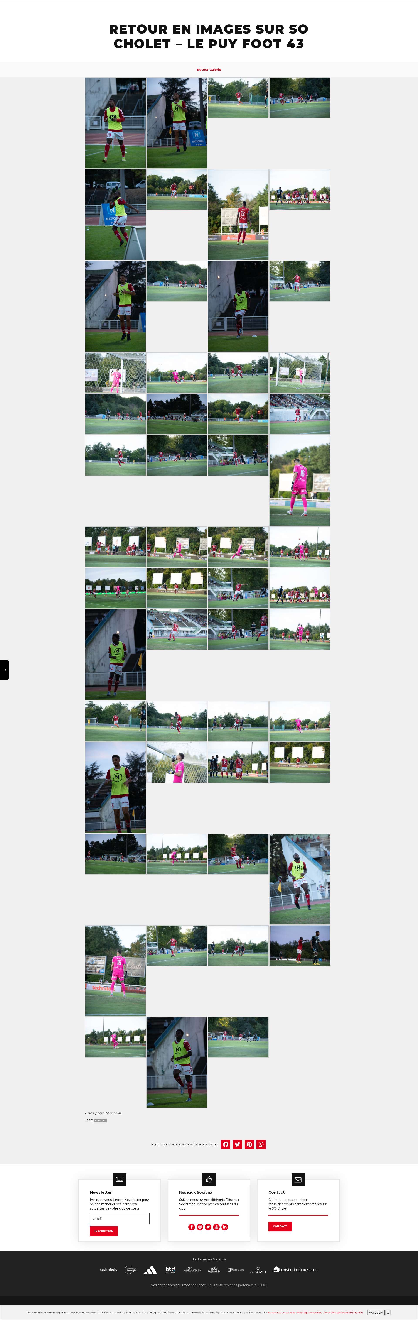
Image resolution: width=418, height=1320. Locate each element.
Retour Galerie (209, 70)
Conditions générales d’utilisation (343, 1312)
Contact (280, 1226)
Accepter (376, 1313)
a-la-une (100, 1120)
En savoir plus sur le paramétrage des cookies (295, 1312)
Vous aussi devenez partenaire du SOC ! (237, 1285)
